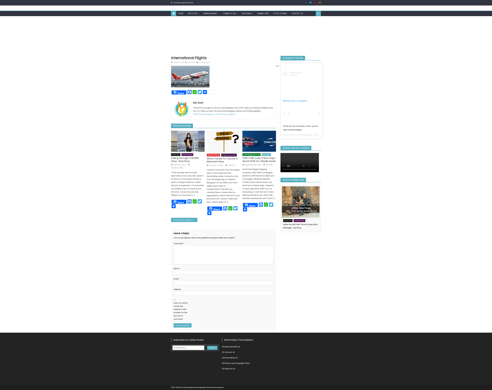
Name (177, 268)
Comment (179, 243)
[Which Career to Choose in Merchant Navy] (223, 141)
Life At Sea (192, 13)
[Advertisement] (246, 35)
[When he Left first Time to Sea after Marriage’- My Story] (301, 202)
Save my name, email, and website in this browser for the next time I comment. (181, 311)
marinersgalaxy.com (251, 155)
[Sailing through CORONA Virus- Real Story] (188, 141)
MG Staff (191, 62)
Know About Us (231, 357)
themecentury (218, 387)
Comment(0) (204, 62)
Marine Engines (210, 13)
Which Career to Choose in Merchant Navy (222, 160)
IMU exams (246, 13)
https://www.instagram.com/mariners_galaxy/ (214, 114)
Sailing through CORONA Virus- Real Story (185, 160)
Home (180, 13)
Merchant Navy (213, 155)
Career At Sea (229, 13)
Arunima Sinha (177, 168)
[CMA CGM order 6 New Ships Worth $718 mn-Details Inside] (259, 141)
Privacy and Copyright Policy (237, 363)
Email (177, 279)
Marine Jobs (263, 13)
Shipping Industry (229, 155)
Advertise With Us (232, 346)
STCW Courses (280, 13)
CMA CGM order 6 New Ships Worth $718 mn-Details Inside (259, 160)
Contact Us (297, 13)
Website (177, 289)
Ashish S (231, 165)
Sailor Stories (187, 155)
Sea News (266, 155)
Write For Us (230, 368)
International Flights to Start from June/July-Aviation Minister (185, 220)
